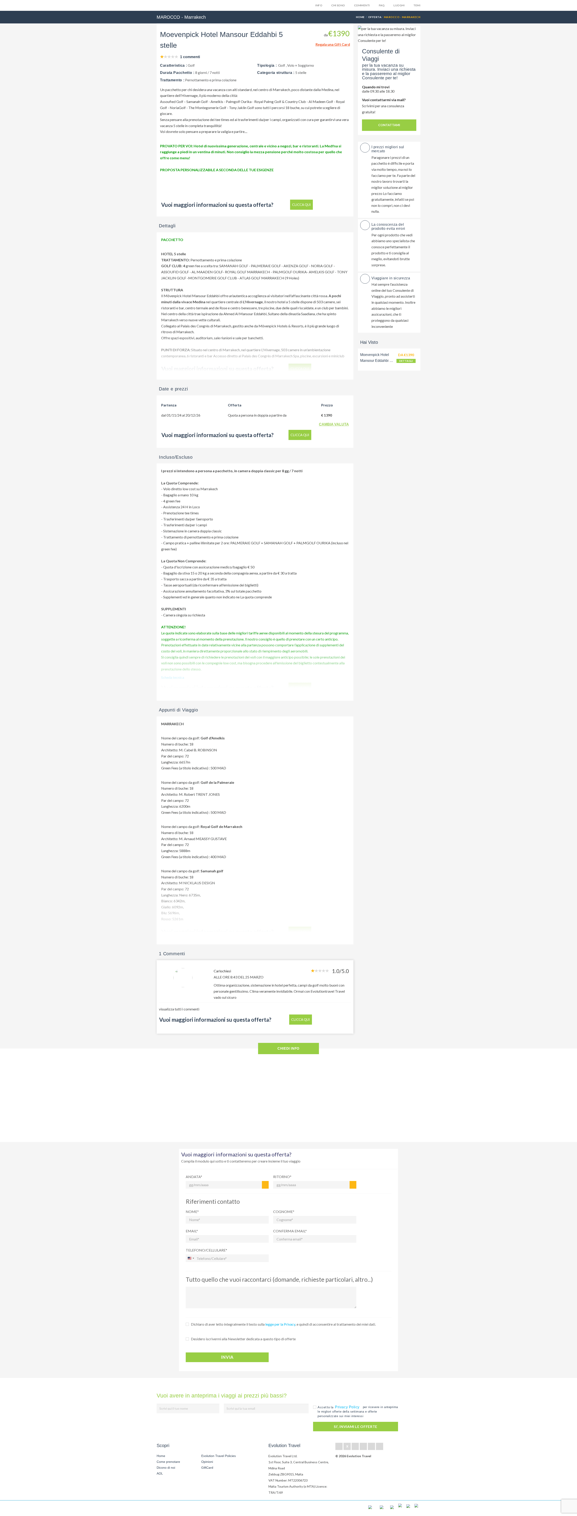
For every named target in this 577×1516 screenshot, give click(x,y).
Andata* (194, 1176)
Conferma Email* (290, 1231)
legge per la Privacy (280, 1324)
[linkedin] (355, 1446)
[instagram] (379, 1446)
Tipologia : (267, 65)
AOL (160, 1473)
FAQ (382, 5)
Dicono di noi (166, 1467)
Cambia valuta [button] (334, 424)
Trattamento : (172, 80)
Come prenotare (168, 1462)
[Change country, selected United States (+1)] (190, 1258)
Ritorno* (282, 1176)
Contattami (389, 125)
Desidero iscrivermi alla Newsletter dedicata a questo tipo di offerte (243, 1339)
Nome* (192, 1211)
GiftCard (207, 1467)
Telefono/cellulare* (206, 1250)
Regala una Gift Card (333, 44)
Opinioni (207, 1462)
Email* (192, 1231)
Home (360, 17)
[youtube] (371, 1446)
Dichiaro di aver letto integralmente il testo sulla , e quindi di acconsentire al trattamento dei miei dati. (283, 1324)
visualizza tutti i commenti (179, 1009)
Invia (227, 1357)
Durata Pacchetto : (177, 73)
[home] (173, 1508)
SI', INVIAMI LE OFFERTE (355, 1426)
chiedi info (288, 1048)
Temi (417, 5)
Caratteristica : (173, 65)
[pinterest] (363, 1446)
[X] (347, 1446)
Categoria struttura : (275, 73)
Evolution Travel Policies (218, 1456)
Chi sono (338, 5)
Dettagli (406, 360)
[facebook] (339, 1446)
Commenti (362, 5)
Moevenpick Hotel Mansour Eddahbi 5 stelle (376, 361)
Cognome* (283, 1211)
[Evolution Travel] (171, 6)
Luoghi (399, 5)
